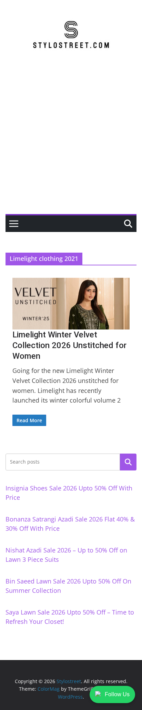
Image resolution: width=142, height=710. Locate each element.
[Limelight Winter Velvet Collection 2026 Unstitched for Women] (71, 303)
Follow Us (117, 694)
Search (128, 462)
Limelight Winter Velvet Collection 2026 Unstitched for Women (69, 345)
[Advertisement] (71, 140)
